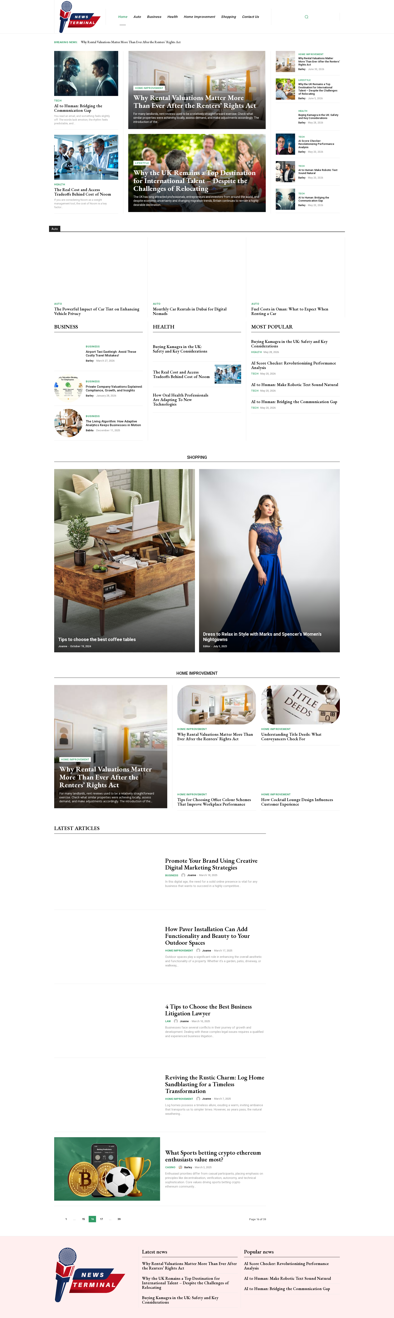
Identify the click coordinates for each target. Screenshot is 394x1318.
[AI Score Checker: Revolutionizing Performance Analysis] (285, 144)
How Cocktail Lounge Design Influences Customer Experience (297, 802)
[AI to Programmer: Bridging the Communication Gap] (86, 73)
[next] (337, 42)
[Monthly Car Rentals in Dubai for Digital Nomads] (197, 268)
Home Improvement (149, 88)
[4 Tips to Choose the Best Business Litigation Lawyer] (107, 1021)
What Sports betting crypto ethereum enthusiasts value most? (213, 1155)
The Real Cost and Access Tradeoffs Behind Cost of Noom (82, 192)
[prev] (330, 42)
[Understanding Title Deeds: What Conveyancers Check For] (300, 704)
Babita (89, 430)
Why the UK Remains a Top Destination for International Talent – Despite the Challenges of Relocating (194, 180)
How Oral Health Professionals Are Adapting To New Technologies (180, 399)
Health (59, 184)
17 (101, 1219)
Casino (170, 1167)
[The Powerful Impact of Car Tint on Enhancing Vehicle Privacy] (98, 268)
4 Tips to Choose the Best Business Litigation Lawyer (208, 1009)
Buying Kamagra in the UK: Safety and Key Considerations (318, 116)
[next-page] (127, 1219)
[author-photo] (184, 875)
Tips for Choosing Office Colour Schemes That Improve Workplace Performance (214, 802)
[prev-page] (57, 1219)
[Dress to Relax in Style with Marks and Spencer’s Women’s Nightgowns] (269, 560)
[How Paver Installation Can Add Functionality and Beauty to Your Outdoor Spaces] (107, 947)
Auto (58, 303)
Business (93, 346)
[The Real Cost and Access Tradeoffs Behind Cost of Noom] (86, 157)
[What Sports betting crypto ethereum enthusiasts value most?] (107, 1169)
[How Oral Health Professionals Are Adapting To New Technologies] (228, 399)
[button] (306, 17)
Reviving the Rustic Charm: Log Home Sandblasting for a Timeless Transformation (214, 1084)
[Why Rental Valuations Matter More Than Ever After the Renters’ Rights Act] (285, 61)
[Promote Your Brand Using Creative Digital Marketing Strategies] (107, 872)
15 (83, 1219)
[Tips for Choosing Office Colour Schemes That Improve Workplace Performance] (216, 770)
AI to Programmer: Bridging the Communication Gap (78, 108)
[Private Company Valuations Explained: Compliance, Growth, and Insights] (68, 388)
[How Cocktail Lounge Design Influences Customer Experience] (300, 770)
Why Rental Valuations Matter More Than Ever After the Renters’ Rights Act (131, 42)
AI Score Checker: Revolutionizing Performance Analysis (316, 144)
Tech (58, 100)
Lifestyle (142, 163)
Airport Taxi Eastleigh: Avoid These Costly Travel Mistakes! (111, 353)
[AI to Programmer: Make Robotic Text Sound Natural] (285, 171)
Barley (301, 69)
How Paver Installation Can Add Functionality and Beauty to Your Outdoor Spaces (207, 936)
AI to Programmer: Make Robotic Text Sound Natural (317, 171)
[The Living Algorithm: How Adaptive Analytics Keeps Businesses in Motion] (68, 423)
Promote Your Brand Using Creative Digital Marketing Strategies (211, 864)
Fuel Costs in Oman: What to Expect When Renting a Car (289, 311)
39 (119, 1219)
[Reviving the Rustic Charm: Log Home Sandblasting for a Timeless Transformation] (107, 1095)
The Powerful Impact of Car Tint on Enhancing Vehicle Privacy (96, 311)
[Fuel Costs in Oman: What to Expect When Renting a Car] (295, 268)
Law (168, 1021)
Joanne (191, 875)
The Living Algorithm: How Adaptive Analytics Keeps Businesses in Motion (113, 423)
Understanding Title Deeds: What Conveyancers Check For (291, 736)
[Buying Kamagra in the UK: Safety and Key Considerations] (285, 116)
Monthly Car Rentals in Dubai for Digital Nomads (190, 311)
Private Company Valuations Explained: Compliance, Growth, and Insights (114, 388)
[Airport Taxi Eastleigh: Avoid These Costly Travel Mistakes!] (68, 353)
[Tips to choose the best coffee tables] (124, 560)
